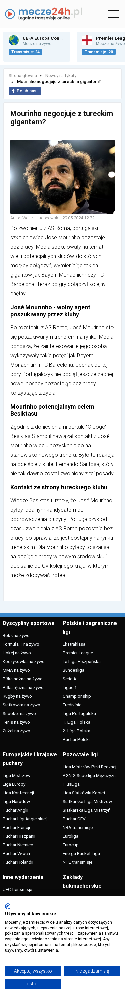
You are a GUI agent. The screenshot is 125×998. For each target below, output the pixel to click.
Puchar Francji (16, 827)
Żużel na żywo (16, 730)
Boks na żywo (16, 635)
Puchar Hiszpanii (19, 836)
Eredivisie (72, 704)
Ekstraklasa (74, 644)
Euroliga (70, 836)
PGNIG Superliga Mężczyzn (89, 775)
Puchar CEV (74, 818)
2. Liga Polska (76, 730)
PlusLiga (71, 784)
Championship (77, 696)
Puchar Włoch (16, 853)
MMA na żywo (16, 670)
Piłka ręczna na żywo (23, 687)
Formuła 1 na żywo (21, 644)
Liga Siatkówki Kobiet (84, 792)
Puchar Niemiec (18, 844)
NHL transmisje (77, 862)
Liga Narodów (16, 801)
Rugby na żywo (17, 696)
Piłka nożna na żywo (23, 678)
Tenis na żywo (16, 722)
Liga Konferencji (18, 792)
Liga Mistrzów (16, 775)
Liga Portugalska (79, 713)
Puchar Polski (76, 739)
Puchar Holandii (18, 862)
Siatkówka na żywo (21, 704)
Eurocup (71, 844)
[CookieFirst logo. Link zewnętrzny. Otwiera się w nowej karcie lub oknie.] (7, 906)
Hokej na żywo (17, 652)
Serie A (69, 678)
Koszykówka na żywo (24, 661)
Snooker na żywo (19, 713)
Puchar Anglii (15, 810)
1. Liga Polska (76, 722)
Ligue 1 (70, 687)
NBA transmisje (78, 827)
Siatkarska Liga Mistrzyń (86, 810)
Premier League (78, 652)
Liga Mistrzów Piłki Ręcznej (89, 766)
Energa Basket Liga (81, 853)
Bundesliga (73, 670)
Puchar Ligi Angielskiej (25, 818)
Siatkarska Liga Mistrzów (87, 801)
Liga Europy (14, 784)
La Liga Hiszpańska (82, 661)
